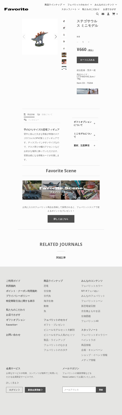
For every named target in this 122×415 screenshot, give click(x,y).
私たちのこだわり (91, 9)
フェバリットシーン (92, 300)
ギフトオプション (15, 319)
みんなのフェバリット (93, 295)
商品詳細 (31, 114)
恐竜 (46, 285)
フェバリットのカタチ (56, 350)
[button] (56, 36)
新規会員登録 (34, 389)
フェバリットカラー (92, 285)
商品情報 (86, 345)
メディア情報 (88, 360)
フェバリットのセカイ (56, 319)
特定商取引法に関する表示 (20, 300)
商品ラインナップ (53, 280)
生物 (46, 114)
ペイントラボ (88, 340)
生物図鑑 (86, 316)
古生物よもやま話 (90, 311)
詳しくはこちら (61, 218)
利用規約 (11, 285)
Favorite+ (12, 324)
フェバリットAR (89, 321)
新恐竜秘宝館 (88, 306)
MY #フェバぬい (90, 291)
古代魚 (47, 295)
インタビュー (33, 119)
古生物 (47, 291)
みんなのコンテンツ (92, 280)
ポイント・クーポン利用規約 (21, 291)
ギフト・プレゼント (54, 324)
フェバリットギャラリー (94, 334)
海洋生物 (48, 300)
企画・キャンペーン (92, 350)
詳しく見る (11, 382)
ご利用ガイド (13, 280)
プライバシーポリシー (18, 295)
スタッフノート (89, 329)
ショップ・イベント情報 (94, 355)
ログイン (13, 389)
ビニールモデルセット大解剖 (59, 329)
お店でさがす (109, 9)
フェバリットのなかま (56, 345)
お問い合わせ (13, 334)
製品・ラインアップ (54, 340)
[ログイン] (108, 13)
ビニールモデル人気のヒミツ (59, 334)
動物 (46, 306)
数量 (78, 36)
